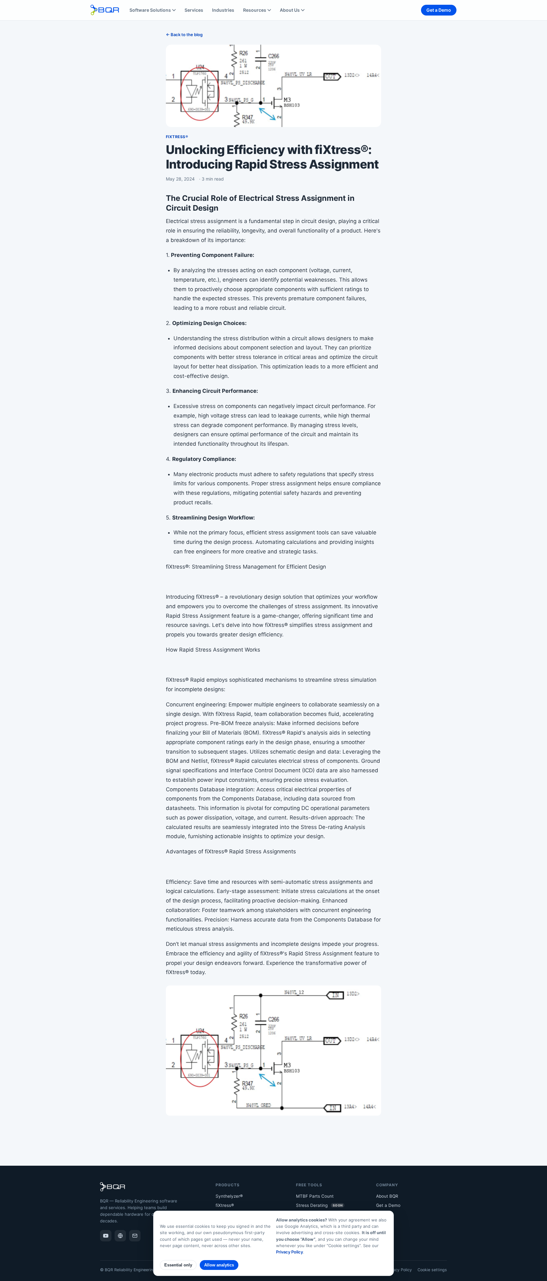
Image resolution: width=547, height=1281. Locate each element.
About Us (290, 10)
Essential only (178, 1265)
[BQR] (120, 1235)
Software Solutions (150, 10)
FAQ (380, 1224)
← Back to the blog (184, 34)
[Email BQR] (135, 1235)
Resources (254, 10)
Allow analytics (219, 1265)
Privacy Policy (399, 1269)
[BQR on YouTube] (105, 1235)
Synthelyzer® (229, 1196)
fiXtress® (225, 1205)
